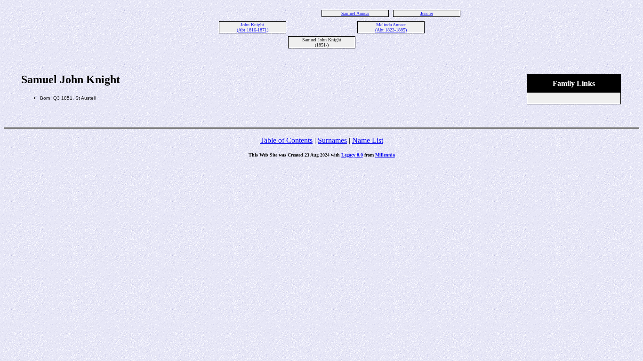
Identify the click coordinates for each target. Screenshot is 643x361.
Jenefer (426, 13)
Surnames (332, 140)
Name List (367, 140)
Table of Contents (286, 140)
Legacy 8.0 (352, 154)
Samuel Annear (355, 13)
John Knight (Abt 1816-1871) (252, 27)
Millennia (385, 154)
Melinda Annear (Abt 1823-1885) (391, 27)
